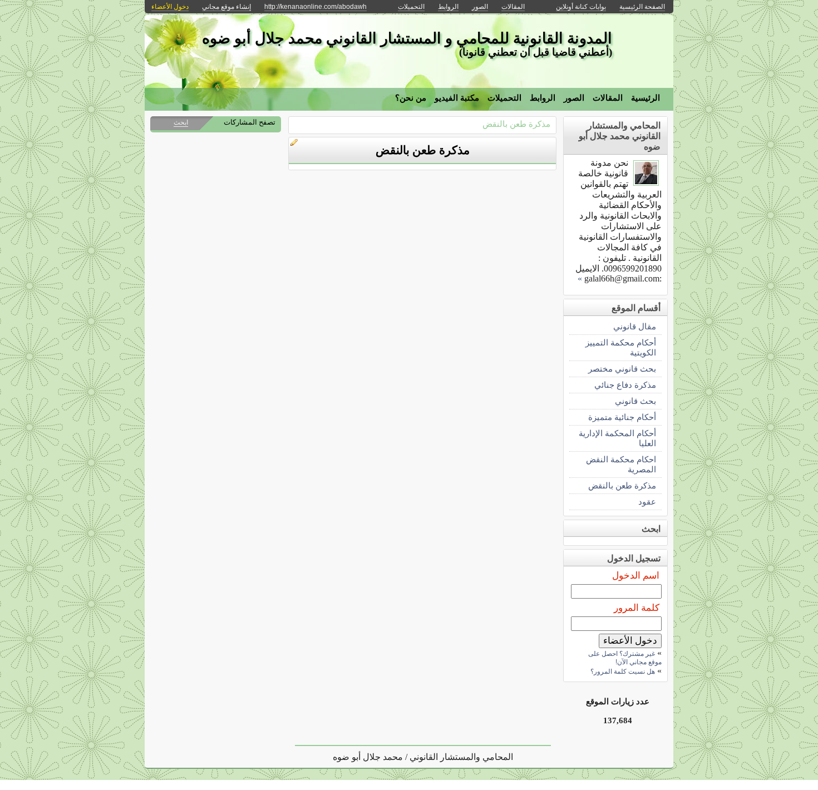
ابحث (181, 122)
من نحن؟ (410, 97)
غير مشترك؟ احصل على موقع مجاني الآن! (625, 658)
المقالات (608, 97)
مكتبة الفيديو (457, 97)
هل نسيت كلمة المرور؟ (622, 671)
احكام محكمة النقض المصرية (621, 464)
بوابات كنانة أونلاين (581, 7)
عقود (647, 501)
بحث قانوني (635, 401)
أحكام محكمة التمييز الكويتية (620, 347)
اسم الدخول (635, 575)
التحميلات (504, 97)
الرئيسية (645, 97)
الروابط (542, 97)
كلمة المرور (636, 608)
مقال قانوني (634, 326)
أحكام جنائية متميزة (622, 417)
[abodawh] (646, 182)
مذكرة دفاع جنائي (625, 384)
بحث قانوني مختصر (622, 368)
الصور (574, 97)
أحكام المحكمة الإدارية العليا (617, 438)
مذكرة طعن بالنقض (516, 124)
